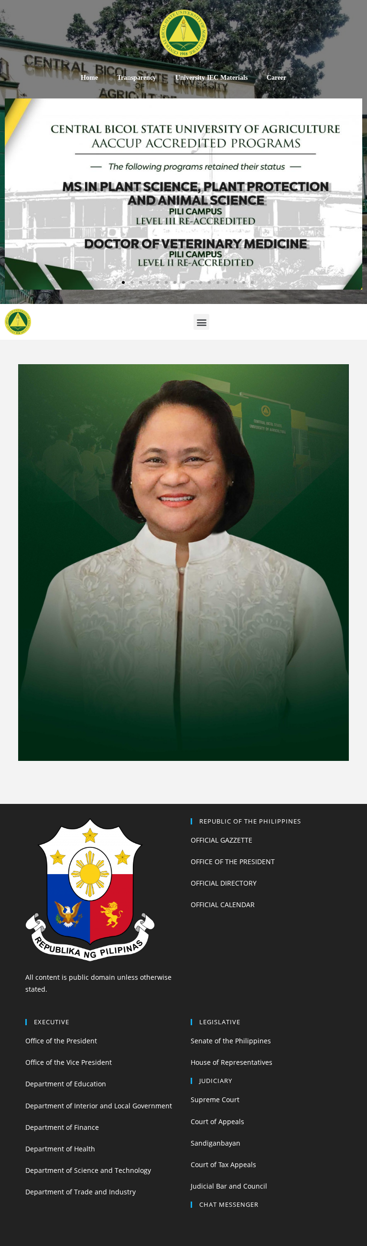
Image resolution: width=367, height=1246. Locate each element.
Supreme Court (215, 1099)
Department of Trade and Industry (80, 1191)
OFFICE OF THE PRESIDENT (233, 861)
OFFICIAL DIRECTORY (224, 883)
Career (276, 77)
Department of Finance (62, 1127)
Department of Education (65, 1083)
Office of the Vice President (68, 1062)
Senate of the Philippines (231, 1040)
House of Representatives (231, 1062)
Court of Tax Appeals (223, 1164)
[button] (114, 282)
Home (89, 77)
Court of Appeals (217, 1121)
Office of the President (61, 1040)
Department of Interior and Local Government (98, 1105)
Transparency (136, 77)
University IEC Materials (211, 77)
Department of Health (60, 1148)
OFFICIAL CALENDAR (223, 904)
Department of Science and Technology (88, 1170)
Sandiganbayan (215, 1143)
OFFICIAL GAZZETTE (221, 840)
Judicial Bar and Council (229, 1186)
